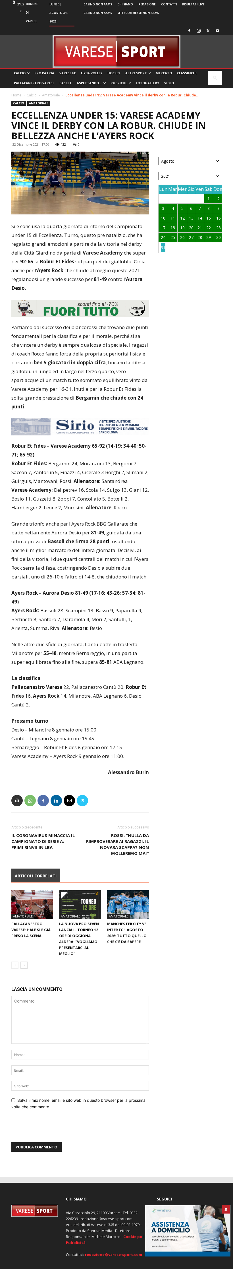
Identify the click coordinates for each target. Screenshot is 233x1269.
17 (163, 227)
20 (191, 227)
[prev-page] (14, 965)
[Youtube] (217, 30)
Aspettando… (89, 83)
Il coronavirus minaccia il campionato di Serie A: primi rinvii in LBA (43, 841)
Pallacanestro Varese (34, 83)
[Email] (69, 800)
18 (172, 227)
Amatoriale (51, 95)
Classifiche (187, 73)
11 (172, 218)
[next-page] (24, 965)
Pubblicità (76, 1242)
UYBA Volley (91, 73)
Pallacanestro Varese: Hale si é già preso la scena (31, 929)
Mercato (164, 73)
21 (199, 227)
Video (169, 83)
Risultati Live (193, 4)
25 (172, 237)
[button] (215, 78)
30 (218, 237)
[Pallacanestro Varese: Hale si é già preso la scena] (32, 904)
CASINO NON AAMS (98, 4)
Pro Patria (44, 73)
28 (199, 237)
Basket (65, 83)
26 (182, 237)
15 (208, 218)
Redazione (147, 4)
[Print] (17, 800)
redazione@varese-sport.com (113, 1254)
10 (163, 218)
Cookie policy (136, 1236)
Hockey (113, 73)
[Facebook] (189, 30)
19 (182, 227)
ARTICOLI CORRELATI (36, 876)
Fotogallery (147, 83)
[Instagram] (198, 30)
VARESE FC (67, 73)
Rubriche (119, 83)
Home (16, 95)
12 (182, 218)
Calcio (20, 73)
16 (218, 218)
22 (208, 227)
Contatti (169, 4)
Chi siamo (125, 4)
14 (199, 218)
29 (208, 237)
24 (163, 237)
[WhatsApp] (30, 800)
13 (191, 218)
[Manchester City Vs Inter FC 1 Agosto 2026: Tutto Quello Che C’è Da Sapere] (128, 904)
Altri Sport (136, 73)
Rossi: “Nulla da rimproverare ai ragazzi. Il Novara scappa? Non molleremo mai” (117, 844)
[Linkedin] (56, 800)
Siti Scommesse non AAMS (138, 13)
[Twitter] (208, 30)
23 (218, 227)
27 (191, 237)
